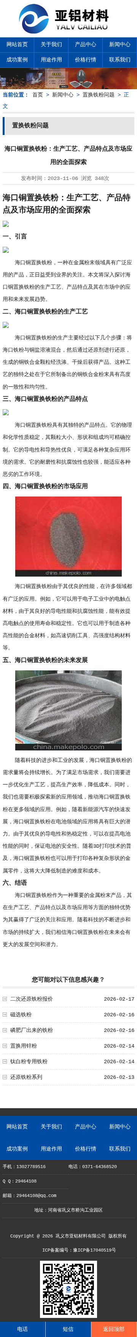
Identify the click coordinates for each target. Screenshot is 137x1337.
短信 (68, 1329)
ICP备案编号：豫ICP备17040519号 (79, 1250)
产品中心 (85, 45)
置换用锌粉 (23, 1046)
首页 (37, 95)
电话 (22, 1329)
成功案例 (17, 60)
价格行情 (85, 60)
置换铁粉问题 (99, 95)
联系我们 (120, 60)
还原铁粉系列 (26, 1077)
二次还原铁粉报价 (31, 999)
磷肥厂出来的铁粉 (31, 1030)
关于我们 (51, 45)
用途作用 (51, 60)
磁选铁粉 (21, 1015)
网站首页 (17, 45)
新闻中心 (120, 45)
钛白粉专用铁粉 (29, 1062)
